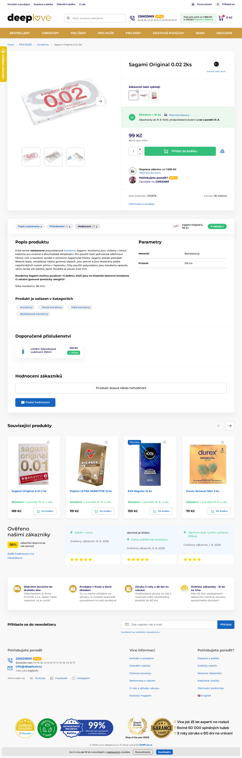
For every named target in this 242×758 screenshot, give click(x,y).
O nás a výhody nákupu (144, 688)
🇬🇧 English (204, 695)
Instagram (83, 678)
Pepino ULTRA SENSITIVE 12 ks (91, 491)
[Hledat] (68, 18)
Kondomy (43, 44)
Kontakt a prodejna (19, 4)
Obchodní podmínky (211, 688)
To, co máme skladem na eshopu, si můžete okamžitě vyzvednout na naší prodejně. (98, 597)
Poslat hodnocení (37, 402)
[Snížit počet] (140, 153)
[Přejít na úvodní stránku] (29, 18)
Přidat (74, 352)
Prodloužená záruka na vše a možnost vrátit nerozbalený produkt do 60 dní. (153, 597)
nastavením (113, 752)
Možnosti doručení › (150, 172)
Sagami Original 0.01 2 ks (29, 491)
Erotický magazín (140, 695)
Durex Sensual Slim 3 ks (202, 491)
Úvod (11, 44)
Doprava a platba (43, 4)
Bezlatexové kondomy (34, 313)
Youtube (40, 678)
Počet (133, 151)
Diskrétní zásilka (66, 4)
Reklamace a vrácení (142, 680)
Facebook (61, 678)
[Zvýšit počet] (140, 149)
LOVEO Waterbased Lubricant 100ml (43, 350)
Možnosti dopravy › (180, 115)
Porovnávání (204, 4)
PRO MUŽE (25, 44)
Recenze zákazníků (210, 673)
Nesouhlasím (143, 752)
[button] (100, 101)
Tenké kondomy (52, 307)
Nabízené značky (208, 680)
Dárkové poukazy (140, 673)
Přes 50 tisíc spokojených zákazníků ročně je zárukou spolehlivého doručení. (208, 597)
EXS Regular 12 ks (140, 491)
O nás (82, 4)
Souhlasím (164, 752)
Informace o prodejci (142, 203)
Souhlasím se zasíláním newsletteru (140, 632)
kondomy (70, 250)
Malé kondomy (80, 307)
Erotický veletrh (207, 665)
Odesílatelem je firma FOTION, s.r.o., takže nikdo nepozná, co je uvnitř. (40, 597)
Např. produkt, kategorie (88, 18)
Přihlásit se (228, 4)
